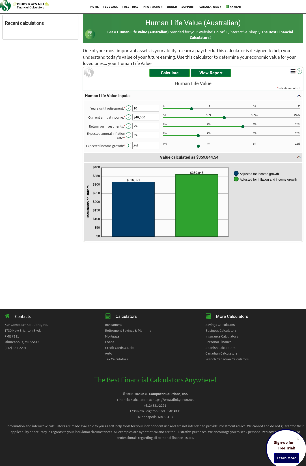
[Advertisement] (41, 71)
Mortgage (112, 336)
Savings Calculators (220, 324)
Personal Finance (218, 342)
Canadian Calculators (221, 353)
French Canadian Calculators (227, 359)
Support (188, 7)
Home (94, 7)
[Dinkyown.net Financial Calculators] (24, 6)
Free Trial (130, 7)
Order (172, 7)
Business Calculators (221, 330)
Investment (113, 324)
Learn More (286, 457)
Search (235, 7)
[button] (193, 96)
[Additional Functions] (293, 71)
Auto (108, 353)
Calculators (209, 7)
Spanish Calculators (220, 347)
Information (152, 7)
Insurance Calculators (221, 336)
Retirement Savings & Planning (128, 330)
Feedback (110, 7)
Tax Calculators (116, 359)
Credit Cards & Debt (119, 347)
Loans (109, 342)
